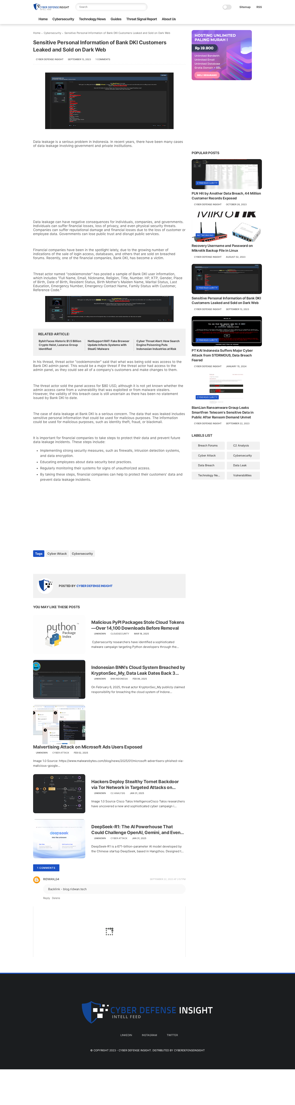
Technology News (92, 19)
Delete (56, 898)
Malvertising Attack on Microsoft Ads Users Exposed (87, 746)
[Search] (143, 7)
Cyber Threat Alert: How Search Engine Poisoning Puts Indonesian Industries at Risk (158, 344)
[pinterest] (60, 564)
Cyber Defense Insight (135, 1050)
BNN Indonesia (119, 678)
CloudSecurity (120, 633)
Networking (205, 235)
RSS (259, 7)
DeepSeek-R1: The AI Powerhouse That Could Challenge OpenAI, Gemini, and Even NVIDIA (135, 829)
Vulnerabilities (242, 475)
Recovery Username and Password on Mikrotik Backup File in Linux (222, 248)
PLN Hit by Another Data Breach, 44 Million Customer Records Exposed (226, 195)
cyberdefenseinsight (189, 1050)
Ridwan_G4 (51, 879)
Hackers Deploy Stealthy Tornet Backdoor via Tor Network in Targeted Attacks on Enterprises (135, 784)
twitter (172, 1035)
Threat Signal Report (141, 19)
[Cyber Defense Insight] (51, 10)
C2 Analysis (118, 793)
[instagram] (253, 19)
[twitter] (259, 19)
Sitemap (245, 7)
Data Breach (206, 465)
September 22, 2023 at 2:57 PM (168, 879)
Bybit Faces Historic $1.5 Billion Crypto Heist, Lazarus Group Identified (60, 344)
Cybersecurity (63, 19)
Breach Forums (208, 445)
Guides (116, 19)
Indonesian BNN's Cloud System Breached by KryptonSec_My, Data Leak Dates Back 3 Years (138, 670)
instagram (149, 1035)
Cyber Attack (57, 554)
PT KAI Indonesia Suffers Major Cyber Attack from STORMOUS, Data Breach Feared (222, 355)
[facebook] (36, 564)
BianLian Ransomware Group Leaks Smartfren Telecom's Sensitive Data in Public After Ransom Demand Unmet (222, 412)
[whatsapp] (52, 564)
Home (43, 19)
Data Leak (240, 465)
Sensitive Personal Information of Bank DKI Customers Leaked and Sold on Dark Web (226, 300)
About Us (169, 19)
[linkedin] (247, 19)
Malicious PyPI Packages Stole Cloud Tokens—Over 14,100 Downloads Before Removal (137, 625)
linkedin (126, 1035)
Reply (46, 898)
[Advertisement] (109, 188)
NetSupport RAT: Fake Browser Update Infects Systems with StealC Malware (108, 344)
